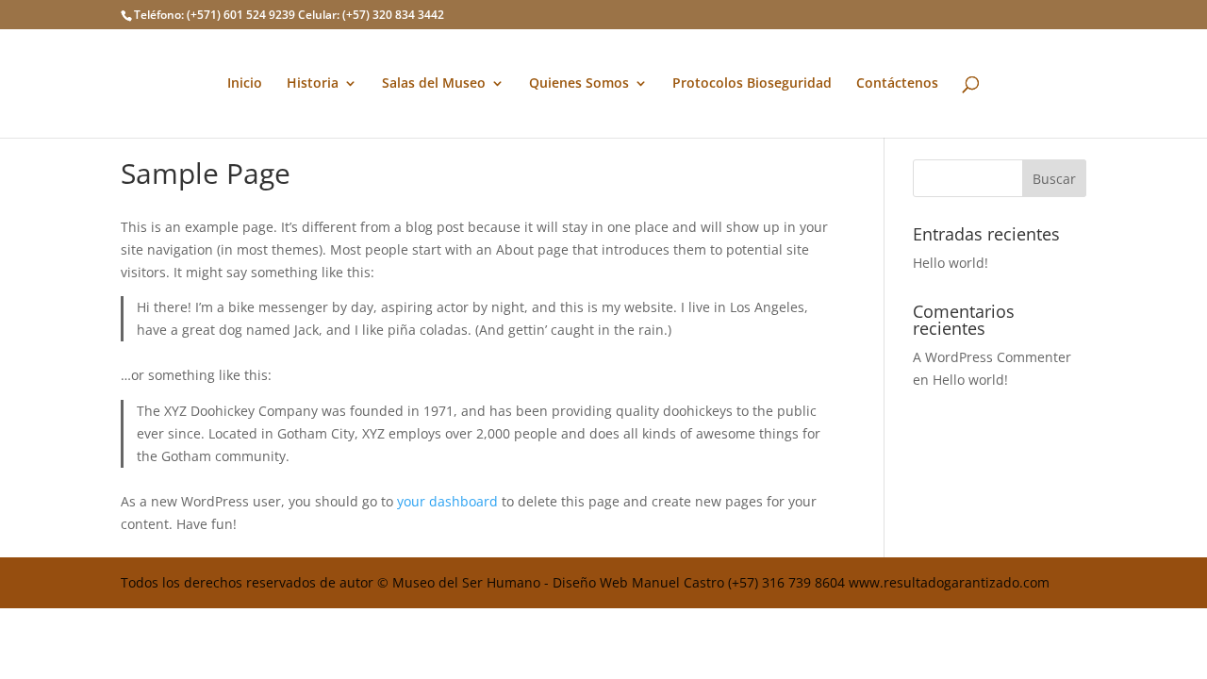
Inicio (244, 83)
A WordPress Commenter (992, 357)
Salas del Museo (434, 83)
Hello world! (950, 263)
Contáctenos (897, 83)
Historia (313, 83)
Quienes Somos (579, 83)
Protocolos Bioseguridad (752, 83)
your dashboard (447, 501)
